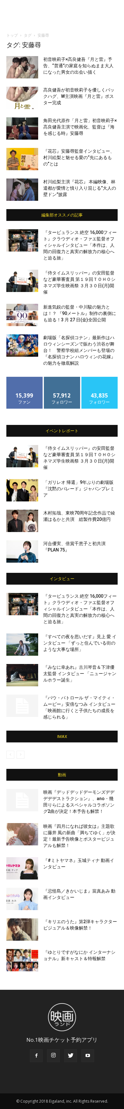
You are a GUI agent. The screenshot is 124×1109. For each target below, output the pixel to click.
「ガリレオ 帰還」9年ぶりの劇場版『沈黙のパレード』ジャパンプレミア (78, 489)
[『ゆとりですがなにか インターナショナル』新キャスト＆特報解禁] (22, 960)
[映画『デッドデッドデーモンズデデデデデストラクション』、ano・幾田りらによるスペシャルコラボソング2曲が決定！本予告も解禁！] (22, 800)
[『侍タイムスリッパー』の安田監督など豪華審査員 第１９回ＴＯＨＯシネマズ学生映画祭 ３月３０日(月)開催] (22, 281)
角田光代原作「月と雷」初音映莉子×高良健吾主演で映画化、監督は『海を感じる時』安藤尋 (80, 127)
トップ (12, 35)
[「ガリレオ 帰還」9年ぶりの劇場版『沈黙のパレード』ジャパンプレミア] (22, 490)
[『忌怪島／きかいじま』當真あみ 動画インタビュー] (22, 899)
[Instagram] (53, 1055)
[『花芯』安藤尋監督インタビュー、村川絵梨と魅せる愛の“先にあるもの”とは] (22, 159)
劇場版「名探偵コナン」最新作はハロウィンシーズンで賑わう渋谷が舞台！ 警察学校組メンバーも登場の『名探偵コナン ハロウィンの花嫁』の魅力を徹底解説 (79, 350)
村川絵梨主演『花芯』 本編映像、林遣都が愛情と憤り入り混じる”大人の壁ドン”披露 (79, 188)
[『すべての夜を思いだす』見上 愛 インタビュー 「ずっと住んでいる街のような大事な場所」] (22, 644)
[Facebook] (36, 1055)
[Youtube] (87, 1055)
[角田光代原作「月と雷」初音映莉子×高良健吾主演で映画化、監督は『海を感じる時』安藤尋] (22, 128)
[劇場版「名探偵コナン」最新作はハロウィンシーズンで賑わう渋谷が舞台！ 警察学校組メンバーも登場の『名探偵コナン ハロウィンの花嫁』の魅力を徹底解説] (22, 345)
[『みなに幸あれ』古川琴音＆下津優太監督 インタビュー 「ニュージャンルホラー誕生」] (22, 675)
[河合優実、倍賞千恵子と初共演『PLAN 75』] (22, 551)
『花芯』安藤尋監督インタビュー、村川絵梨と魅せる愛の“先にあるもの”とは (78, 157)
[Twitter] (70, 1055)
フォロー (62, 379)
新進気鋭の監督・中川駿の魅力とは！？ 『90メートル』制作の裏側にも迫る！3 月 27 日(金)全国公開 (79, 313)
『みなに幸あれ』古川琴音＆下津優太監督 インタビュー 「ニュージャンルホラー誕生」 (79, 673)
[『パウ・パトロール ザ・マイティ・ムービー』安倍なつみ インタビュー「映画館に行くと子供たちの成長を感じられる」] (22, 706)
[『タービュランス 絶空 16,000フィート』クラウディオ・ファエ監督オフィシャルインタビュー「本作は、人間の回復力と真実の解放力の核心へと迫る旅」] (22, 240)
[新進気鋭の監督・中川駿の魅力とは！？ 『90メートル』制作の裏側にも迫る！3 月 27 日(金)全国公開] (22, 315)
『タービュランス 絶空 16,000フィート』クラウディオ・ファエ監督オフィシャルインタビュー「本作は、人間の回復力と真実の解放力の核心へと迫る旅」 (80, 245)
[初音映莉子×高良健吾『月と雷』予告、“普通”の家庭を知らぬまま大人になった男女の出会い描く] (22, 67)
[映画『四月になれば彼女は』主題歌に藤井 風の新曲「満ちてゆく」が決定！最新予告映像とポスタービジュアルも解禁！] (22, 834)
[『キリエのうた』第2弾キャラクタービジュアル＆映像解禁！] (22, 929)
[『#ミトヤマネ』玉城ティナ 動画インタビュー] (22, 868)
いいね (24, 379)
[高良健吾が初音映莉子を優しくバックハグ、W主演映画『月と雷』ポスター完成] (22, 98)
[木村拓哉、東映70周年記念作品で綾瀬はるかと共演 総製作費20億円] (22, 521)
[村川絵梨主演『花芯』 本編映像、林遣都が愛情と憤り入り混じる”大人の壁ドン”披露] (22, 190)
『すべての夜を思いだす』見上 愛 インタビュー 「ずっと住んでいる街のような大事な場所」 (79, 643)
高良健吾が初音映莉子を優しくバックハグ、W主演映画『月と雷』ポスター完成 (78, 96)
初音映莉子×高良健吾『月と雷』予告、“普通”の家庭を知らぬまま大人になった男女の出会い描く (78, 66)
